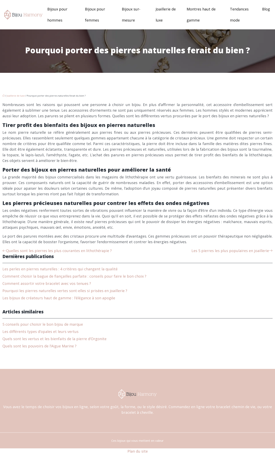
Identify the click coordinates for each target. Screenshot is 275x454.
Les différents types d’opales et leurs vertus (40, 331)
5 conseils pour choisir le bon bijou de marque (42, 324)
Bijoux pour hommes (57, 15)
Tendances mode (239, 15)
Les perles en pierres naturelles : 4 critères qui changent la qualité (60, 269)
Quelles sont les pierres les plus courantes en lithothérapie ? (59, 250)
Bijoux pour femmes (95, 15)
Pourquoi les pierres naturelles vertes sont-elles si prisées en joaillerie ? (64, 290)
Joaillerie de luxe (166, 15)
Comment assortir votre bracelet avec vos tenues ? (46, 283)
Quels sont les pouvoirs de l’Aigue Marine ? (39, 346)
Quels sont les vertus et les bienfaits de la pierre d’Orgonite (54, 338)
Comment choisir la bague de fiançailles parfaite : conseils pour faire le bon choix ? (74, 276)
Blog (266, 9)
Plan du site (137, 451)
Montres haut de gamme (201, 15)
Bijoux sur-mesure (131, 15)
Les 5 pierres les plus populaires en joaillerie (230, 250)
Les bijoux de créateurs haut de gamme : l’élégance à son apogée (58, 297)
